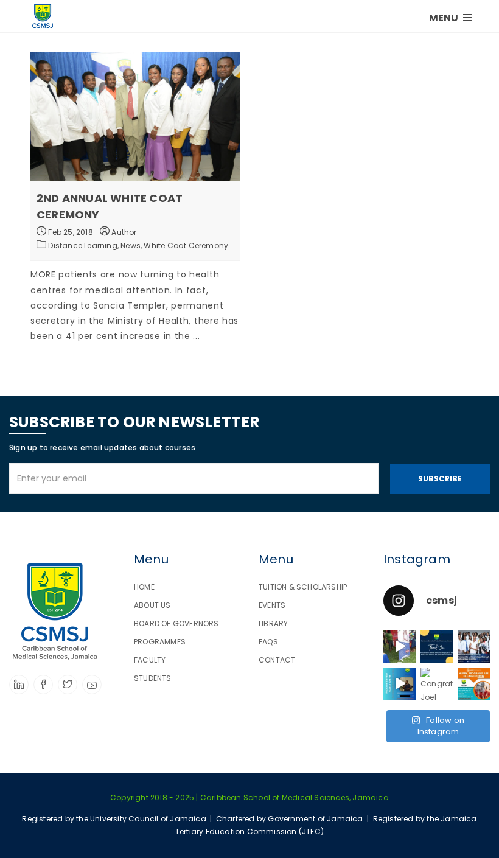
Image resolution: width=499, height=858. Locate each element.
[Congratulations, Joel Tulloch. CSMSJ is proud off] (436, 684)
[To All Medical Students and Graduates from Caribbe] (474, 684)
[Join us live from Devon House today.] (399, 646)
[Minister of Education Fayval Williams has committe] (474, 646)
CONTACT (277, 660)
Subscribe (440, 478)
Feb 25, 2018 (69, 232)
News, (132, 245)
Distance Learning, (84, 245)
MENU (444, 18)
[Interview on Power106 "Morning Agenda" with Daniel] (399, 684)
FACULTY (150, 660)
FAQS (268, 642)
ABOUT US (152, 605)
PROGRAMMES (160, 642)
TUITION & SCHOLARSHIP (303, 587)
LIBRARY (273, 623)
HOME (144, 587)
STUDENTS (153, 678)
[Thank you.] (436, 646)
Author (123, 232)
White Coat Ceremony (186, 245)
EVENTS (272, 605)
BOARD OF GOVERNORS (176, 623)
